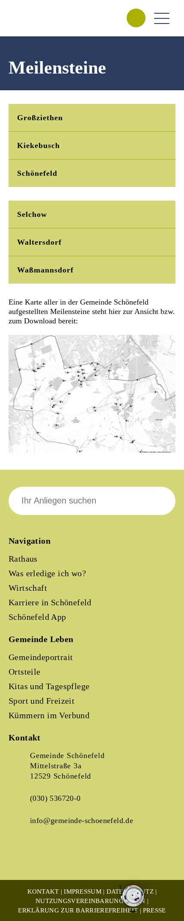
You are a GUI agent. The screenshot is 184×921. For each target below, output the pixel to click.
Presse (154, 910)
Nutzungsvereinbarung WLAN (90, 900)
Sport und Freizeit (41, 700)
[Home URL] (46, 27)
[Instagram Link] (51, 858)
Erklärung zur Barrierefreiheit (78, 910)
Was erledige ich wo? (47, 573)
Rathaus (23, 558)
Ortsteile (25, 671)
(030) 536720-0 (55, 798)
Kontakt (43, 891)
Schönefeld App (37, 617)
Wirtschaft (28, 587)
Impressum (82, 891)
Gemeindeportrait (41, 657)
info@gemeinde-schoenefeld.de (81, 820)
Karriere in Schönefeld (50, 602)
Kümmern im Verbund (49, 715)
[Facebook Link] (22, 858)
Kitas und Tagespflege (49, 686)
